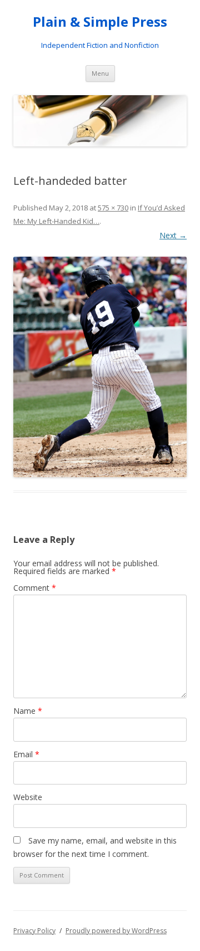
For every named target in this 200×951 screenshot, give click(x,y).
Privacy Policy (34, 930)
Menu (100, 73)
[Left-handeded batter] (100, 367)
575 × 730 (113, 208)
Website (27, 797)
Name (27, 710)
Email (26, 754)
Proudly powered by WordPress (116, 930)
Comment (34, 587)
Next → (173, 235)
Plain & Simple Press (100, 22)
